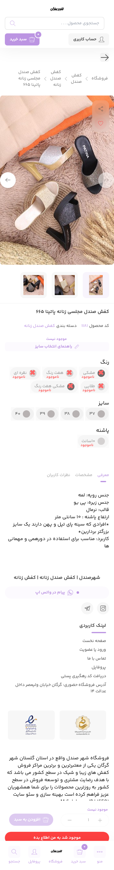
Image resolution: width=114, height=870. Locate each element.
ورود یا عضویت (92, 650)
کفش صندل (76, 78)
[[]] (87, 608)
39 (42, 414)
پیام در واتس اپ (50, 592)
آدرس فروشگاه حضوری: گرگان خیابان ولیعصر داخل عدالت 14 (60, 688)
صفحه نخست (94, 641)
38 (67, 414)
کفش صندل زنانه (55, 78)
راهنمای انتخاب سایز (53, 346)
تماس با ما (96, 658)
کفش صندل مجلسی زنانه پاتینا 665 (29, 78)
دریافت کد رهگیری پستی (83, 676)
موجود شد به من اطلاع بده (57, 838)
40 (17, 414)
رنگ (104, 362)
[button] (8, 180)
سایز (103, 403)
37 (92, 414)
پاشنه (102, 431)
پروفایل (99, 667)
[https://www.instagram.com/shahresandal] (103, 608)
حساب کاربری (84, 39)
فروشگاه (100, 79)
